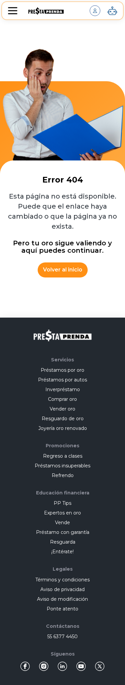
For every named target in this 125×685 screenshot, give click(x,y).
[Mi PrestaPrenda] (95, 10)
